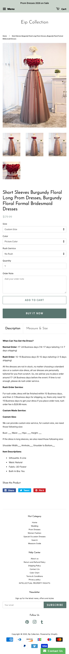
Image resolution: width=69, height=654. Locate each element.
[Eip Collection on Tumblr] (42, 623)
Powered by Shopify (49, 634)
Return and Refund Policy (34, 562)
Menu (11, 8)
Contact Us (34, 569)
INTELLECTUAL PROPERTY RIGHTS (34, 583)
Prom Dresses (34, 529)
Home (5, 36)
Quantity (7, 260)
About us (34, 558)
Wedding (34, 526)
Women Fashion (34, 533)
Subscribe (55, 605)
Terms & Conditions (34, 576)
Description (12, 328)
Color (5, 236)
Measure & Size (37, 328)
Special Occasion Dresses (34, 536)
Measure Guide (34, 543)
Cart (63, 9)
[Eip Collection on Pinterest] (27, 623)
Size (5, 223)
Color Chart (34, 573)
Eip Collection (34, 22)
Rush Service (9, 248)
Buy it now (34, 313)
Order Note (8, 273)
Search (34, 540)
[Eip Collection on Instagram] (34, 623)
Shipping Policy (34, 566)
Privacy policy (35, 579)
